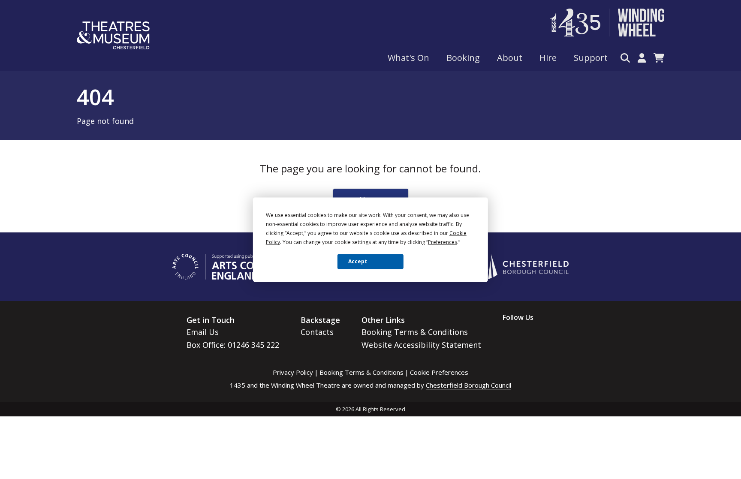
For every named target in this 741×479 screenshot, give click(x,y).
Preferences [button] (442, 241)
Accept (357, 261)
